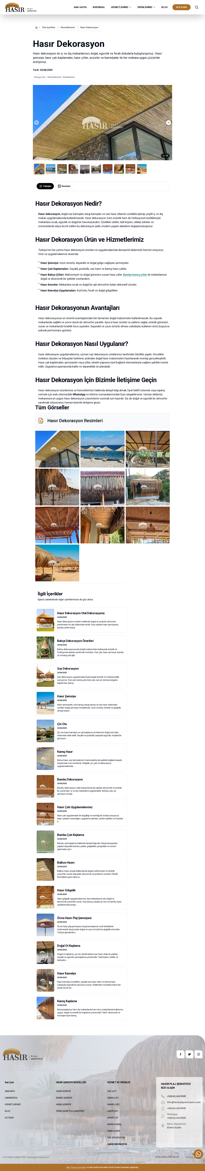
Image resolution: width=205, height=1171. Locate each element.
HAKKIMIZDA (11, 1098)
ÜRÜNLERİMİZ (144, 7)
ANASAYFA (10, 1091)
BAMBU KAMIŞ (114, 1124)
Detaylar (47, 186)
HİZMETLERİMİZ (119, 7)
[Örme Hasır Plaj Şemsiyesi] (81, 924)
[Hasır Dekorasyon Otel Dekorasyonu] (81, 620)
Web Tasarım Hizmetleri (76, 1167)
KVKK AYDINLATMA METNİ (167, 1157)
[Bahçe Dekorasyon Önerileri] (81, 647)
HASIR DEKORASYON (117, 1144)
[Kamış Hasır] (81, 758)
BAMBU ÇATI (113, 1104)
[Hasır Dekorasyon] (57, 449)
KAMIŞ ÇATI (113, 1098)
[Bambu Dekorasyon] (81, 786)
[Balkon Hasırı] (81, 869)
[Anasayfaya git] (36, 27)
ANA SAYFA (80, 7)
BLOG (164, 7)
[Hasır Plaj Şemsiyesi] (21, 7)
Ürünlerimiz (69, 77)
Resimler (66, 186)
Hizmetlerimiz (68, 27)
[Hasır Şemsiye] (81, 703)
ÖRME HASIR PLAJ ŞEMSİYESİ (70, 1111)
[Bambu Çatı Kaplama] (81, 841)
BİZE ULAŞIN (181, 7)
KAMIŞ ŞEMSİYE (63, 1104)
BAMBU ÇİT (112, 1117)
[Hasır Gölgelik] (81, 897)
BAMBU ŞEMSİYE (64, 1098)
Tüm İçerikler (48, 27)
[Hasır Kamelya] (81, 980)
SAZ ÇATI (111, 1091)
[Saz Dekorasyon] (81, 675)
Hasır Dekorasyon (89, 27)
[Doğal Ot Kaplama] (81, 952)
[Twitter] (189, 1054)
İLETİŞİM (9, 1117)
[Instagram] (198, 1054)
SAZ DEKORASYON (116, 1137)
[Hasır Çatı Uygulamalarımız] (81, 814)
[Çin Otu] (81, 730)
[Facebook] (180, 1054)
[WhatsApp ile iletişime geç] (198, 1154)
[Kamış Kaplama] (81, 1008)
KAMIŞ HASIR (113, 1131)
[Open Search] (196, 7)
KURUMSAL (99, 7)
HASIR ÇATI (112, 1111)
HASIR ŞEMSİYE (63, 1091)
